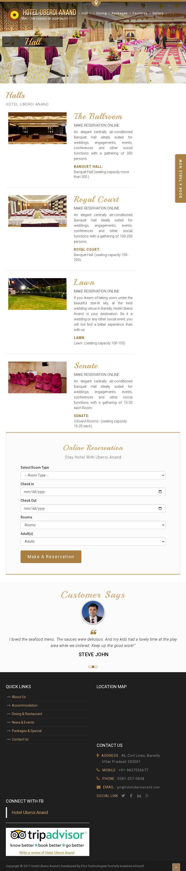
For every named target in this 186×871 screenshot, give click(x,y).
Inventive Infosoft (132, 866)
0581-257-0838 (130, 779)
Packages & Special (27, 731)
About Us (19, 697)
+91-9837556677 (133, 770)
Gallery (158, 13)
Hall (85, 13)
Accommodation (25, 705)
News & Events (23, 722)
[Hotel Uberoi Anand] (42, 14)
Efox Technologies (94, 866)
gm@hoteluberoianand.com (138, 787)
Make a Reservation (51, 556)
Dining (101, 13)
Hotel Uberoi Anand (30, 812)
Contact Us (20, 739)
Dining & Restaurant (27, 714)
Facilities (140, 13)
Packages (120, 13)
